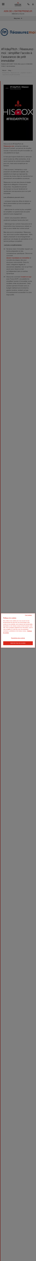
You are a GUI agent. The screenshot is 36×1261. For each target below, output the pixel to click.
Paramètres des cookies (18, 638)
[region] (18, 630)
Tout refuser (28, 615)
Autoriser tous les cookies (18, 643)
